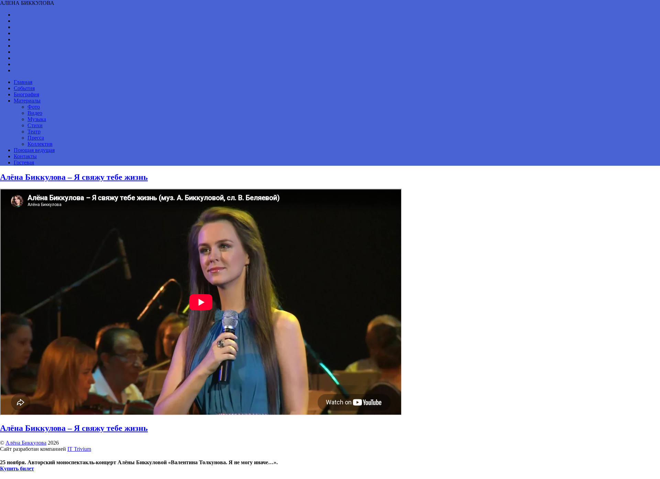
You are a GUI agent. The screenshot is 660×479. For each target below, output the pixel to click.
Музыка (37, 119)
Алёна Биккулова (26, 443)
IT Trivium (79, 449)
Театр (34, 131)
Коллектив (40, 144)
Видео (35, 113)
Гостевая (24, 162)
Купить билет (17, 468)
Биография (26, 94)
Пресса (36, 138)
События (24, 88)
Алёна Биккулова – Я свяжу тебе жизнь (74, 177)
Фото (34, 107)
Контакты (25, 156)
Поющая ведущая (34, 150)
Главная (23, 82)
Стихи (35, 125)
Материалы (27, 101)
